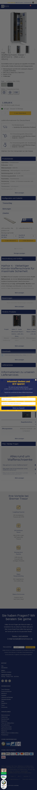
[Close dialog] (36, 380)
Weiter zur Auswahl (18, 408)
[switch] (3, 787)
